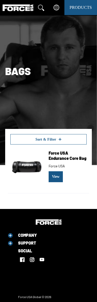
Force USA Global (29, 297)
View (55, 177)
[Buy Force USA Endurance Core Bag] (26, 166)
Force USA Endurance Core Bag (67, 155)
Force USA (57, 166)
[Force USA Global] (18, 7)
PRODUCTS (81, 7)
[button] (10, 235)
